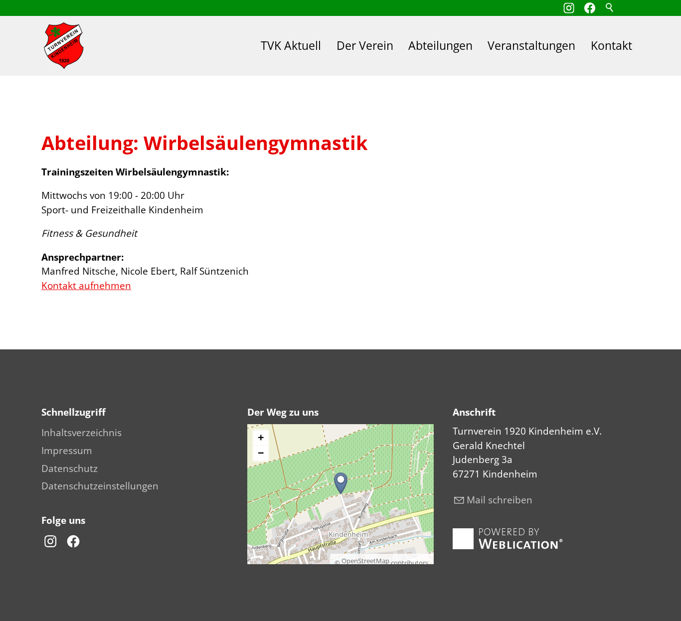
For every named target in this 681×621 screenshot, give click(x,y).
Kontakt (611, 45)
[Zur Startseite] (63, 46)
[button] (590, 8)
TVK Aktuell (291, 45)
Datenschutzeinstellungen (100, 485)
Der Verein (365, 45)
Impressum (66, 450)
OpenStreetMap (365, 560)
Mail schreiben (499, 499)
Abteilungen (440, 45)
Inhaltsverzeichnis (81, 432)
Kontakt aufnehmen (86, 285)
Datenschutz (69, 468)
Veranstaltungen (531, 45)
